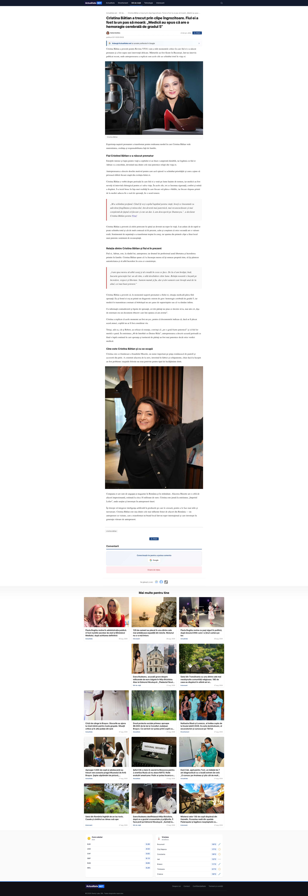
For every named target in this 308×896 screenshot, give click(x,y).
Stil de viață (136, 3)
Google (155, 560)
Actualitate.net (111, 13)
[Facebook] (161, 582)
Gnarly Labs (95, 893)
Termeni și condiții (216, 886)
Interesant (160, 3)
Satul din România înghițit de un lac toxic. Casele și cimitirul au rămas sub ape (104, 817)
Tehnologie (148, 3)
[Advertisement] (106, 661)
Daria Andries (115, 33)
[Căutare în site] (221, 3)
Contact (187, 886)
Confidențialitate (199, 886)
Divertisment (123, 3)
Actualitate (93, 3)
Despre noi (176, 886)
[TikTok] (166, 582)
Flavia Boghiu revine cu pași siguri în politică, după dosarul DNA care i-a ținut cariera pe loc (201, 633)
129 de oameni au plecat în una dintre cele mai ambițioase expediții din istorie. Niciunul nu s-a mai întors (153, 633)
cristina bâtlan (111, 531)
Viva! (134, 215)
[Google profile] (156, 582)
